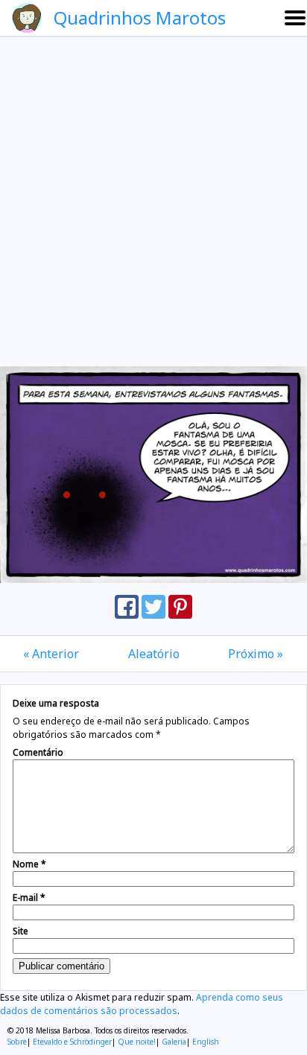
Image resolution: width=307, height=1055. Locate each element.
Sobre (17, 1041)
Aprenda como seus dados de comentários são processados (141, 1004)
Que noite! (137, 1041)
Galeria (174, 1041)
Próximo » (255, 654)
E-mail (29, 897)
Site (20, 931)
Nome (29, 864)
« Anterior (51, 654)
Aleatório (154, 654)
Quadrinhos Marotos (140, 17)
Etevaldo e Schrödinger (72, 1041)
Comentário (38, 752)
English (205, 1041)
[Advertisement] (153, 201)
